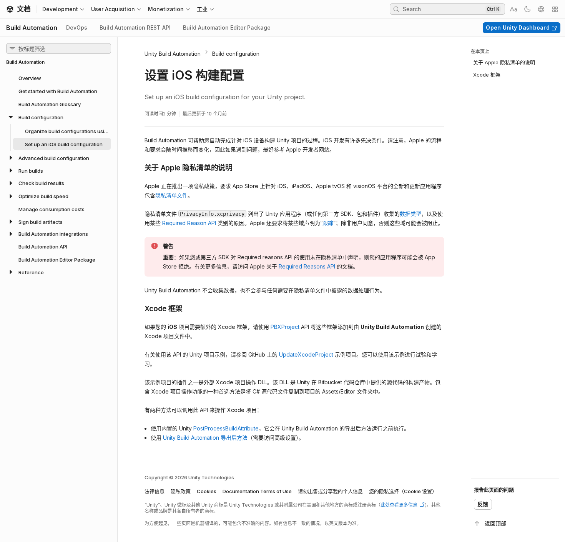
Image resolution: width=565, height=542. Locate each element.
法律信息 (155, 491)
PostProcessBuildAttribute (226, 428)
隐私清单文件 (171, 195)
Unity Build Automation (173, 53)
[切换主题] (527, 9)
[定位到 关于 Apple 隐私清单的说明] (139, 167)
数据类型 (410, 213)
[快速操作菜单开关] (555, 9)
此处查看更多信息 (399, 505)
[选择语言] (541, 9)
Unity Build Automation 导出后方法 (205, 437)
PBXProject (285, 327)
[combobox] (443, 8)
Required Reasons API (307, 266)
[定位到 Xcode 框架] (139, 308)
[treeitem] (58, 78)
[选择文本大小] (513, 9)
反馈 (483, 504)
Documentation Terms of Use (257, 491)
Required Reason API (189, 223)
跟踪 (327, 223)
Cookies (206, 491)
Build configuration (235, 53)
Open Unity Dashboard (518, 27)
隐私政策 (181, 491)
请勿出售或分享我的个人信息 (330, 491)
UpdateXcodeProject (306, 354)
